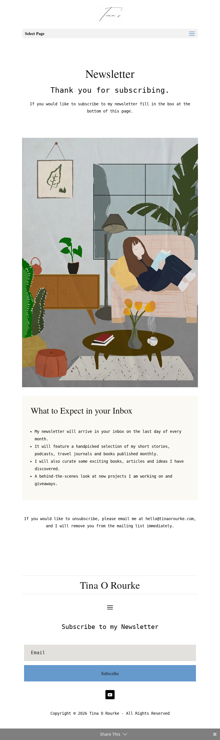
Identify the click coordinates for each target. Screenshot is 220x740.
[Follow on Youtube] (110, 694)
